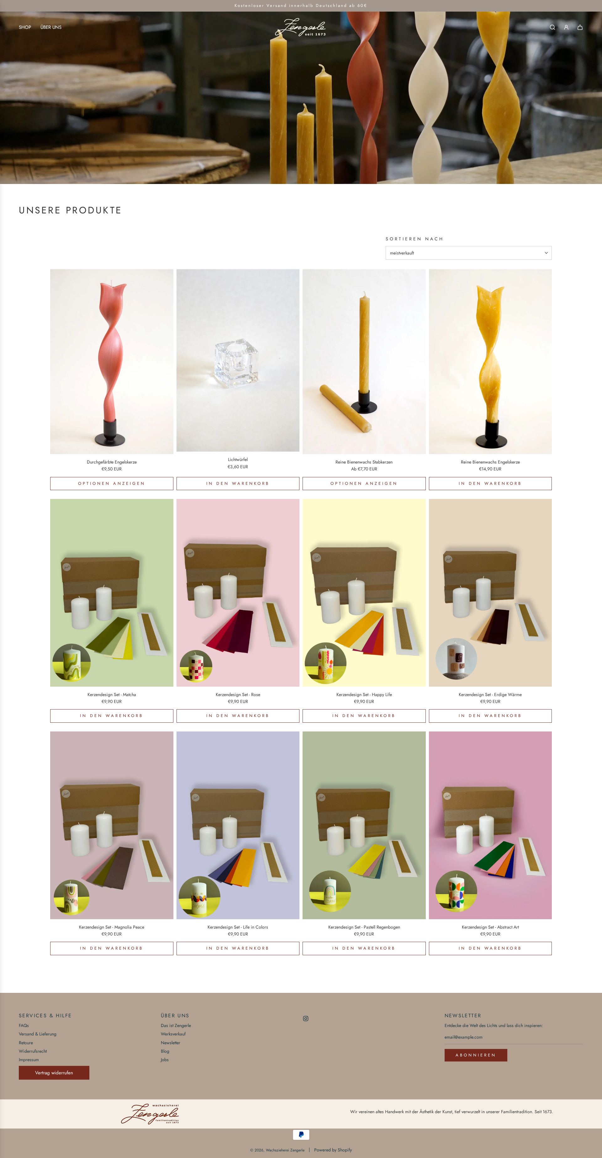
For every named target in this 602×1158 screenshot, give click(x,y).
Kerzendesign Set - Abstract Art (490, 927)
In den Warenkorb (238, 483)
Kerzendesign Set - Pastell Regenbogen (364, 927)
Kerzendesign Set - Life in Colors (238, 927)
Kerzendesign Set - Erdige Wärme (490, 694)
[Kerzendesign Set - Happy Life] (364, 592)
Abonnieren (476, 1055)
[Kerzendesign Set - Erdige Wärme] (490, 592)
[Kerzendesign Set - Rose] (238, 592)
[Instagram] (306, 1018)
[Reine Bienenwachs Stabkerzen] (364, 361)
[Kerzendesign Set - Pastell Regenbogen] (364, 825)
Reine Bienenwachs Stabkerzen (364, 462)
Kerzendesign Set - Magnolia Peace (111, 927)
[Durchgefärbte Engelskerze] (111, 361)
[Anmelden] (566, 27)
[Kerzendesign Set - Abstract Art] (490, 825)
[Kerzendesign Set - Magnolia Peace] (111, 825)
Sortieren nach (415, 239)
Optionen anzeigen (111, 483)
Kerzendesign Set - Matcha (111, 694)
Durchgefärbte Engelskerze (112, 462)
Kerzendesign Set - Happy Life (364, 694)
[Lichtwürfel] (238, 360)
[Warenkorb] (580, 27)
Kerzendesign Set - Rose (238, 694)
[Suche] (552, 27)
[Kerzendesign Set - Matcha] (111, 592)
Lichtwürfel (238, 459)
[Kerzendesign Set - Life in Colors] (238, 825)
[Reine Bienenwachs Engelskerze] (490, 361)
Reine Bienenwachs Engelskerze (490, 462)
